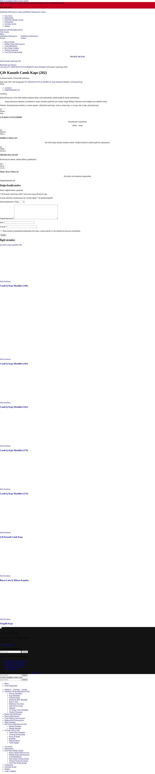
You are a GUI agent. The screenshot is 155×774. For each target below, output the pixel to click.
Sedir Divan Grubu (16, 706)
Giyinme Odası (14, 698)
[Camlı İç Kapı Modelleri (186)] (11, 245)
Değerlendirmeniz (7, 218)
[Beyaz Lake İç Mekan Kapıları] (17, 574)
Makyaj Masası (14, 741)
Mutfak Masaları (15, 728)
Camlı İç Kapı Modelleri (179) (14, 450)
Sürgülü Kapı (6, 623)
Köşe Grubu (13, 702)
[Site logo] (11, 12)
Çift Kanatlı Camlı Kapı (11, 537)
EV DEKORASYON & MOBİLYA (21, 67)
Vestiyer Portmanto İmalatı (14, 667)
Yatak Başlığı (14, 743)
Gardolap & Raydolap (17, 734)
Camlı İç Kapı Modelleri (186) (14, 286)
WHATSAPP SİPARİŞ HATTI (11, 30)
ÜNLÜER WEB (35, 673)
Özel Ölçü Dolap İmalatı (18, 763)
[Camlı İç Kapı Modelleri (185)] (17, 323)
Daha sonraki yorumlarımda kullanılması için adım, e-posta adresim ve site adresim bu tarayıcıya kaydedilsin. (42, 231)
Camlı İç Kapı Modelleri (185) (14, 363)
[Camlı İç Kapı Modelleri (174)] (17, 487)
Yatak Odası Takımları (17, 732)
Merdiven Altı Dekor (16, 704)
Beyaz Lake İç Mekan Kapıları (14, 580)
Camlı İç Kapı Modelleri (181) (14, 407)
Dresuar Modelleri (15, 694)
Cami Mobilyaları (11, 669)
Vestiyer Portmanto (16, 712)
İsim (2, 222)
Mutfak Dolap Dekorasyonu (15, 663)
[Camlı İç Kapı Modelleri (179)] (17, 444)
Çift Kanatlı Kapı (76, 82)
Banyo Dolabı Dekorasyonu (15, 661)
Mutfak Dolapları (15, 726)
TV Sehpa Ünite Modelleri (18, 710)
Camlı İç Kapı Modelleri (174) (14, 493)
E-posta (3, 227)
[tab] (8, 88)
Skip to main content (21, 1)
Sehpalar (12, 708)
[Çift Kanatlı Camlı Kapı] (17, 530)
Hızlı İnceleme (5, 281)
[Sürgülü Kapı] (17, 617)
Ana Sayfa (4, 67)
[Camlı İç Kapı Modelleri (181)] (17, 401)
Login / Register (10, 771)
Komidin (12, 739)
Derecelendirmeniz (7, 202)
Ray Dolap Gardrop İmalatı (14, 665)
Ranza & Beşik (14, 737)
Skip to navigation (7, 1)
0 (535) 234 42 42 (6, 645)
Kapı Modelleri (40, 67)
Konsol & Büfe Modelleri (18, 700)
